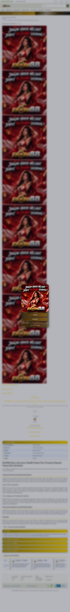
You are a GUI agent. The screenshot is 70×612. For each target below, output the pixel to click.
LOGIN (35, 314)
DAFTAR (35, 319)
